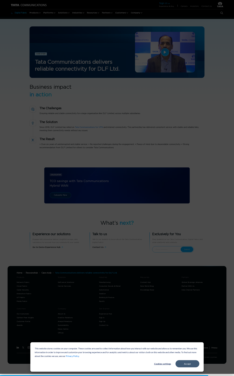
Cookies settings (162, 363)
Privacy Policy (72, 356)
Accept (187, 363)
